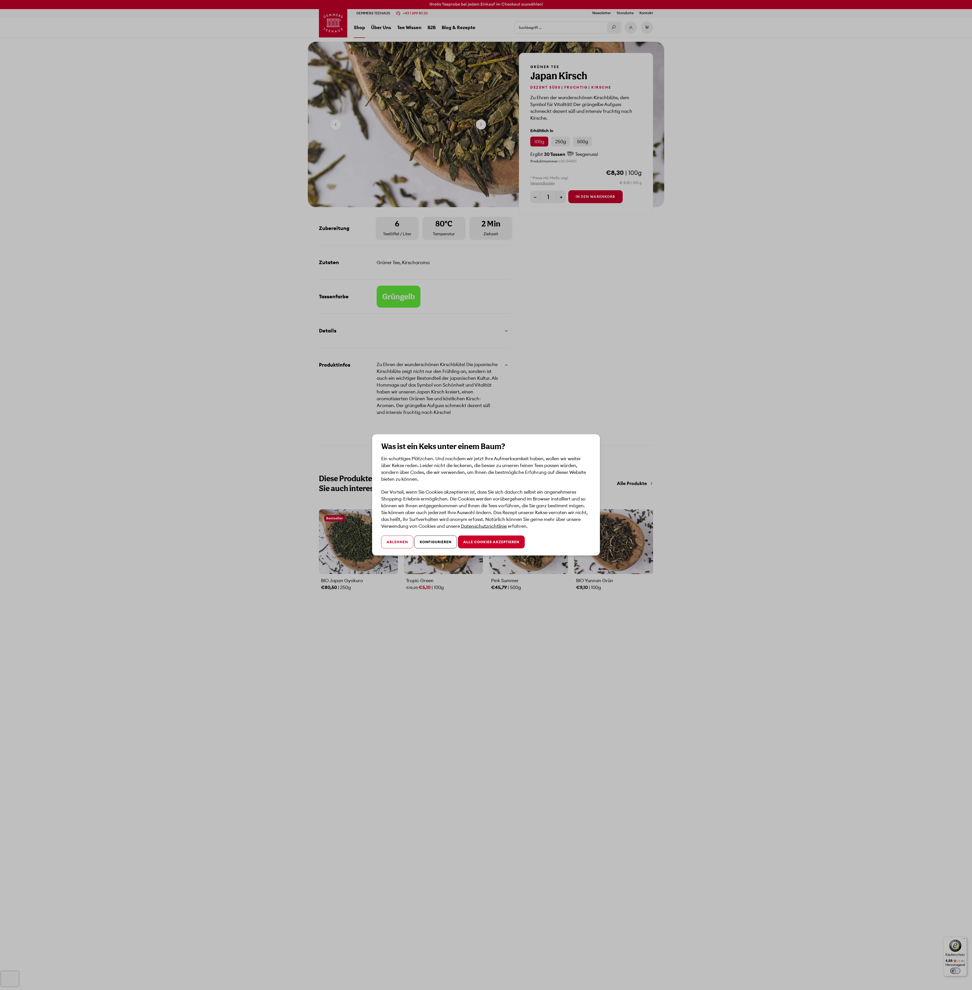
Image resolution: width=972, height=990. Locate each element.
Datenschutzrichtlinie (484, 526)
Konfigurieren (436, 542)
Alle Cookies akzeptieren (491, 542)
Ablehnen (397, 542)
